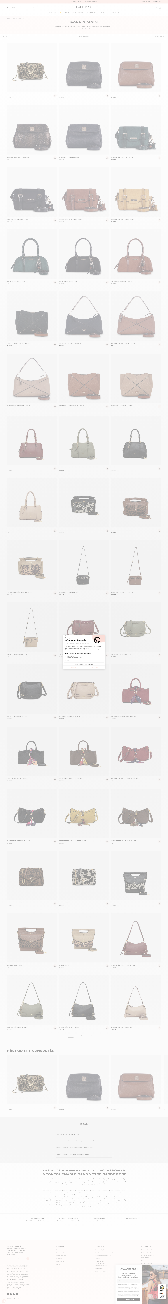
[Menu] (165, 1285)
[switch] (162, 1297)
